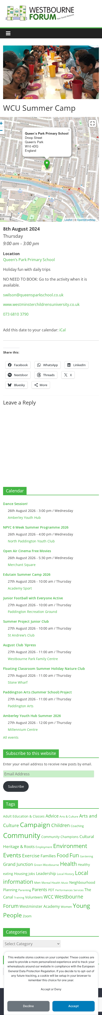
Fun (74, 855)
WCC (49, 897)
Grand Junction (18, 864)
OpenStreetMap (86, 220)
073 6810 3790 (15, 314)
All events (11, 737)
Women (66, 906)
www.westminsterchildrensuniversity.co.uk (41, 304)
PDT (51, 890)
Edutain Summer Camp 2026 (26, 574)
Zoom (27, 916)
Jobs (31, 873)
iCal (62, 330)
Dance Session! (15, 503)
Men (37, 882)
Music (64, 882)
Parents (39, 889)
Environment (70, 846)
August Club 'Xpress (19, 645)
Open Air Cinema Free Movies (27, 551)
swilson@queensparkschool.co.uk (33, 295)
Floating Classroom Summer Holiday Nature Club (44, 668)
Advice (52, 816)
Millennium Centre (23, 729)
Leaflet (68, 220)
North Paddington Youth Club (31, 541)
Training (19, 897)
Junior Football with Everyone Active (33, 598)
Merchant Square (22, 564)
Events (12, 855)
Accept (73, 1006)
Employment (44, 847)
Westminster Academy (39, 906)
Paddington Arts (20, 706)
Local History (65, 874)
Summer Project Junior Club (26, 621)
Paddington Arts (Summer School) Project (37, 692)
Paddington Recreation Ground (32, 611)
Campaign (35, 824)
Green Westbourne (46, 865)
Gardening (86, 856)
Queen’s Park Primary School (29, 259)
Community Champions (60, 837)
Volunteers (34, 897)
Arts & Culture (69, 816)
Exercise (31, 856)
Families (48, 855)
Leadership (46, 873)
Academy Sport (20, 588)
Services (78, 890)
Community (21, 835)
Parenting (24, 890)
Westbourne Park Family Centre (33, 658)
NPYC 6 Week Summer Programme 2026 (35, 527)
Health (68, 864)
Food (63, 855)
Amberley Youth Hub (24, 517)
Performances (64, 890)
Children (60, 825)
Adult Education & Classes (24, 816)
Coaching (77, 826)
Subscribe (16, 786)
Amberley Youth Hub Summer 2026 (32, 715)
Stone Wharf (18, 682)
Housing (21, 873)
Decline (28, 1006)
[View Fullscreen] (92, 123)
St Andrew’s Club (21, 635)
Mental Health (51, 883)
